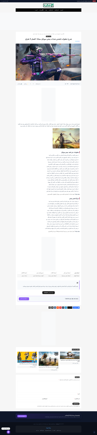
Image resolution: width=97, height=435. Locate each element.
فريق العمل (42, 430)
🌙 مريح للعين (26, 83)
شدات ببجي (24, 275)
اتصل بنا (54, 430)
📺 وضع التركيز (20, 83)
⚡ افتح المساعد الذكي (22, 416)
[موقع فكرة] (48, 5)
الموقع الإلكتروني (44, 398)
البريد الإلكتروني (77, 398)
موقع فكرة (57, 423)
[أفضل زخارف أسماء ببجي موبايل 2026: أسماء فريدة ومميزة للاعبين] (48, 359)
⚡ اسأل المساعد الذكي (24, 298)
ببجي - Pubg (54, 33)
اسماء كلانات (53, 272)
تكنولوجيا (58, 33)
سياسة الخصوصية (48, 430)
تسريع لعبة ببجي (39, 272)
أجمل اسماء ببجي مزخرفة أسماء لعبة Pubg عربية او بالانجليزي (61, 231)
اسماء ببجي (76, 272)
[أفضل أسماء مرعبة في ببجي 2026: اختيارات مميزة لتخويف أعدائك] (70, 355)
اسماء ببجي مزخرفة (66, 275)
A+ (33, 83)
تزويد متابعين (58, 430)
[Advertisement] (48, 21)
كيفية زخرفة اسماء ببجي (38, 275)
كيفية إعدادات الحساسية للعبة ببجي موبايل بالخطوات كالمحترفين (61, 194)
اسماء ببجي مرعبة (52, 275)
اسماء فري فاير (67, 272)
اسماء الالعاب (24, 272)
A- (30, 83)
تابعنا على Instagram (48, 292)
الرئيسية (62, 33)
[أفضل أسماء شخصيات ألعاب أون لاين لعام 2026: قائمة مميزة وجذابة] (27, 357)
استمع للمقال (38, 83)
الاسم (78, 393)
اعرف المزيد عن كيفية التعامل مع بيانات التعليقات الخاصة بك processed (48, 406)
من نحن (37, 430)
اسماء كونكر (76, 275)
